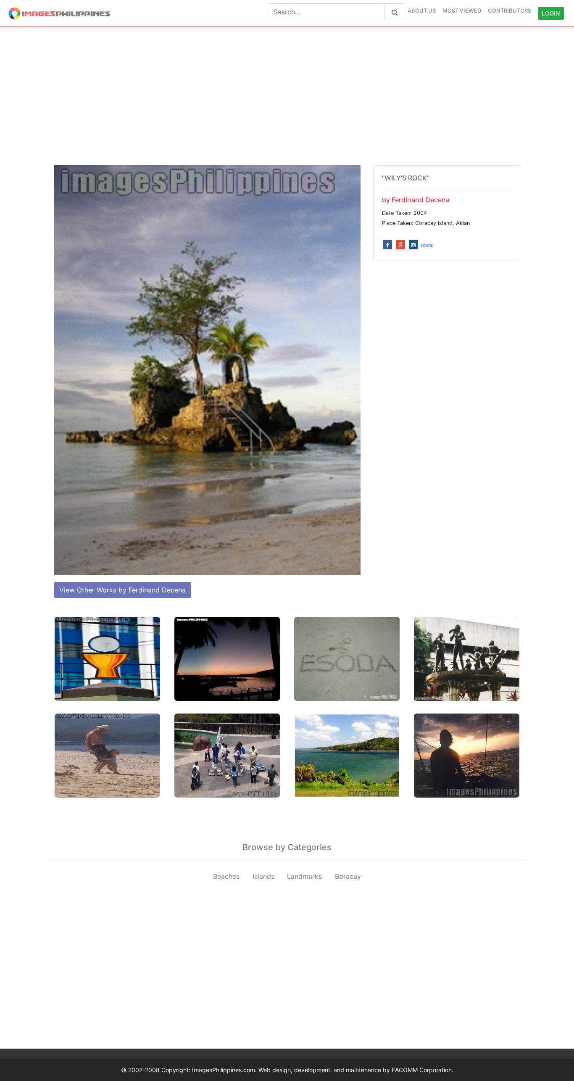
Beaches (226, 876)
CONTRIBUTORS (509, 10)
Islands (263, 876)
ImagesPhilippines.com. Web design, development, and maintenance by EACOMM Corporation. (322, 1069)
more (427, 245)
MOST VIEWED (461, 10)
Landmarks (304, 876)
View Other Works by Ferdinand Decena (122, 590)
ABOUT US (422, 10)
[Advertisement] (287, 96)
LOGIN (551, 13)
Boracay (348, 876)
